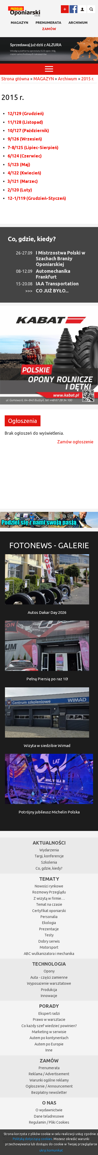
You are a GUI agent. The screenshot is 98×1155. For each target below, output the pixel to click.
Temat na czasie (49, 904)
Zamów (49, 29)
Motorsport (49, 947)
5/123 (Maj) (19, 164)
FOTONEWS (49, 545)
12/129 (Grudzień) (26, 113)
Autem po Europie (49, 1044)
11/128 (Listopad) (25, 122)
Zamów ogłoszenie (75, 441)
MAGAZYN (19, 22)
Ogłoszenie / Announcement (49, 1086)
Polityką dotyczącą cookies (32, 1139)
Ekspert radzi (49, 1013)
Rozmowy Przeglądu (49, 892)
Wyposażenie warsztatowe (49, 983)
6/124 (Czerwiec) (25, 156)
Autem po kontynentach (49, 1038)
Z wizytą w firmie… (49, 898)
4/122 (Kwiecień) (24, 173)
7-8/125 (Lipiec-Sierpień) (33, 147)
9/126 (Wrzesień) (25, 139)
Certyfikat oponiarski (49, 911)
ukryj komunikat (51, 1150)
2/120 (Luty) (20, 190)
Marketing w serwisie (49, 1032)
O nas (49, 1102)
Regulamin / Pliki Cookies (49, 1122)
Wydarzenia (49, 850)
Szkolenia (49, 862)
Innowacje (49, 996)
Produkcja (49, 990)
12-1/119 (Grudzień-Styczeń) (37, 198)
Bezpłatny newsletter (49, 1092)
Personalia (49, 917)
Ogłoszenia (22, 420)
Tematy (49, 878)
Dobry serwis (49, 941)
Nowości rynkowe (49, 886)
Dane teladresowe (49, 1116)
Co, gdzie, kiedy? (32, 238)
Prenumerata (48, 22)
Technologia (49, 963)
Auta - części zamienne (49, 977)
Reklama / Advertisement (49, 1074)
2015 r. (87, 78)
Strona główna (15, 78)
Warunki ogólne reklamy (49, 1080)
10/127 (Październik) (28, 130)
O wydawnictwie (49, 1110)
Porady (49, 1006)
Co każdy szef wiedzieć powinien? (49, 1026)
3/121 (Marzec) (23, 181)
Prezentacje (49, 929)
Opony (49, 971)
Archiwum (78, 22)
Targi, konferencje (49, 856)
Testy (49, 935)
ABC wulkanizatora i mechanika (49, 954)
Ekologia (49, 923)
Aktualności (49, 842)
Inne (49, 1050)
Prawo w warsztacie (49, 1019)
